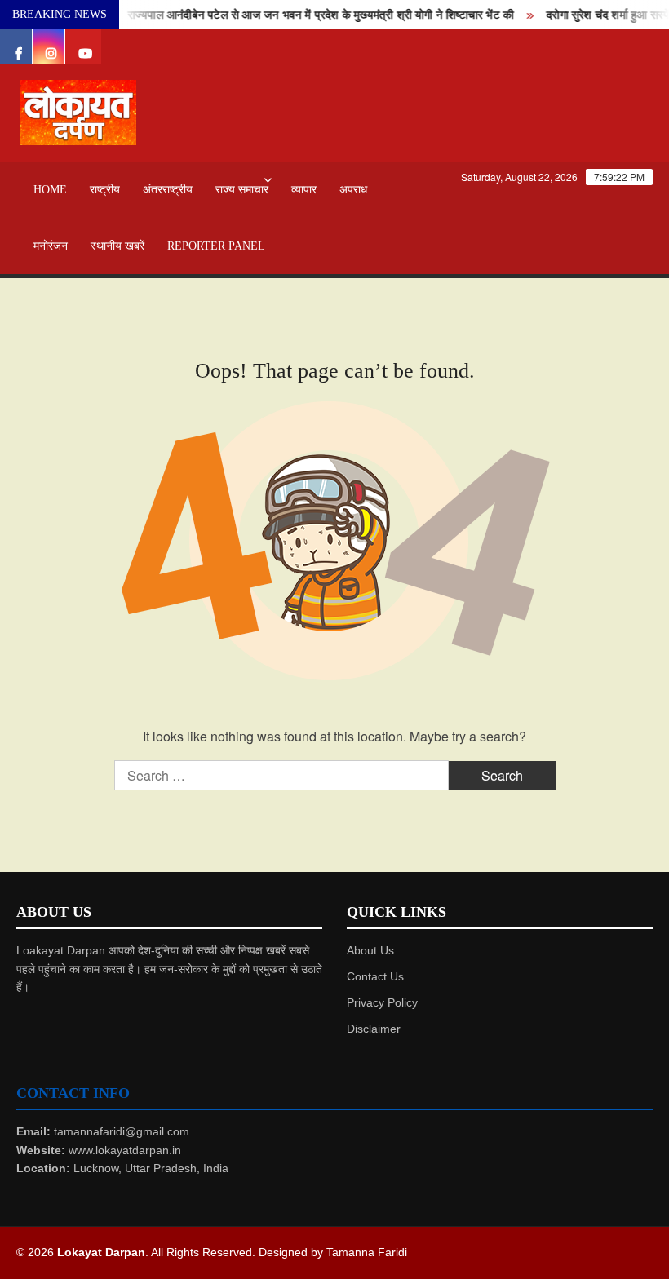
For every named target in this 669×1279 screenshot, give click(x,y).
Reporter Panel (216, 246)
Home (50, 190)
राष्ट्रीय (105, 190)
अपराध (353, 190)
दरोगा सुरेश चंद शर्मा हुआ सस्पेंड (603, 15)
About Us (370, 950)
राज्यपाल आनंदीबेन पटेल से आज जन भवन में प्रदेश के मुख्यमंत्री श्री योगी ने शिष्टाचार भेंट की (312, 15)
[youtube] (83, 46)
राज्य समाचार (241, 190)
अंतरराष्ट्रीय (168, 190)
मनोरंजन (50, 246)
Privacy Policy (382, 1002)
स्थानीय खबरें (117, 246)
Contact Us (375, 976)
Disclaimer (374, 1028)
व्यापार (304, 190)
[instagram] (51, 46)
